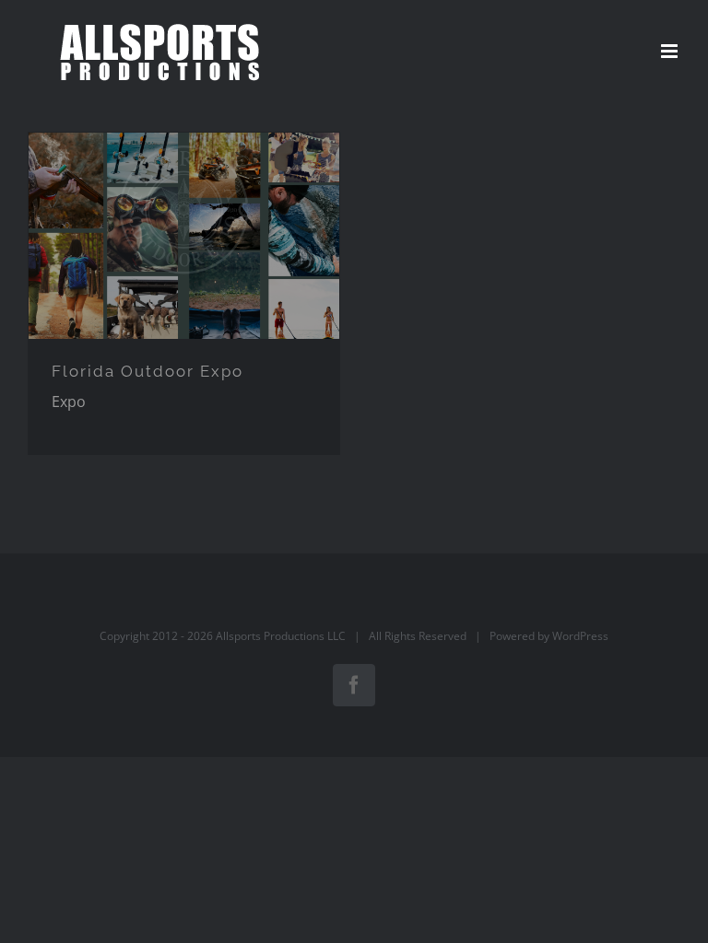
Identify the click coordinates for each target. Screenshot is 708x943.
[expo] (184, 236)
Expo (69, 401)
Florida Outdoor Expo (147, 371)
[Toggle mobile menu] (670, 51)
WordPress (580, 636)
